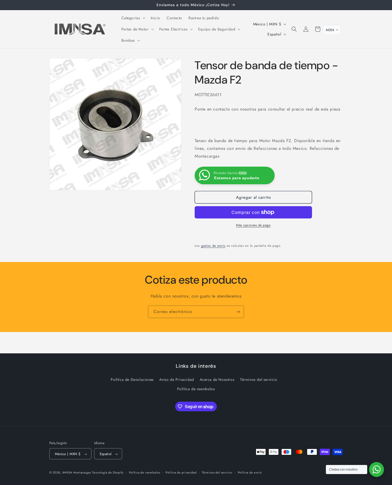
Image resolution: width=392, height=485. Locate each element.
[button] (132, 18)
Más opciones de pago (253, 225)
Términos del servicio (258, 379)
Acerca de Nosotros (217, 379)
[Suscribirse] (238, 312)
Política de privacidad (181, 472)
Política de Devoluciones (132, 379)
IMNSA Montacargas (76, 473)
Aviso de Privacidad (176, 379)
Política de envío (250, 472)
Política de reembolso (196, 389)
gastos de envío (213, 245)
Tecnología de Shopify (107, 473)
